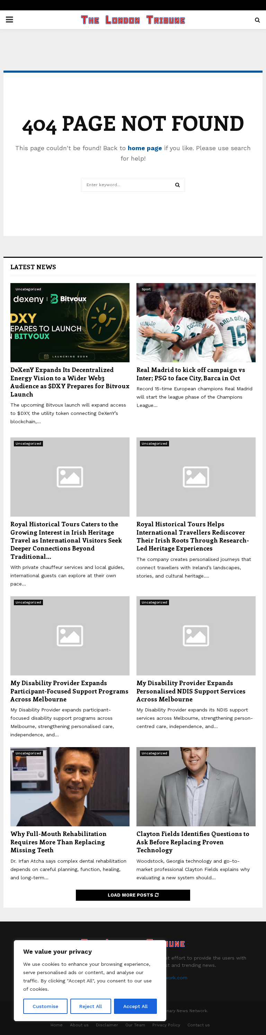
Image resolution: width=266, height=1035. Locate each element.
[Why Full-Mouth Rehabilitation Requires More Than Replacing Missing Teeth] (70, 786)
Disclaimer (107, 1025)
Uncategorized (28, 289)
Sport (146, 289)
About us (79, 1025)
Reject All (90, 1006)
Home (57, 1025)
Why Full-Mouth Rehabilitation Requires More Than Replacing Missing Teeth (58, 841)
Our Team (135, 1025)
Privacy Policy (166, 1025)
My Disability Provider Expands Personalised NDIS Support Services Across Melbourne (191, 691)
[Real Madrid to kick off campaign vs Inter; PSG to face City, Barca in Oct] (196, 322)
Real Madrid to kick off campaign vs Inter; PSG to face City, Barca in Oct (190, 373)
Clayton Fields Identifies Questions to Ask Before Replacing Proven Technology (192, 841)
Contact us (198, 1025)
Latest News (33, 267)
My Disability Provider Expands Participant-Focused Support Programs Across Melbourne (69, 691)
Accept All (135, 1006)
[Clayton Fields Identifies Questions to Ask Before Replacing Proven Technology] (196, 786)
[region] (90, 980)
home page (145, 148)
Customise (45, 1006)
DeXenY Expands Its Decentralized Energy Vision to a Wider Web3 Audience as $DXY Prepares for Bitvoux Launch (70, 381)
